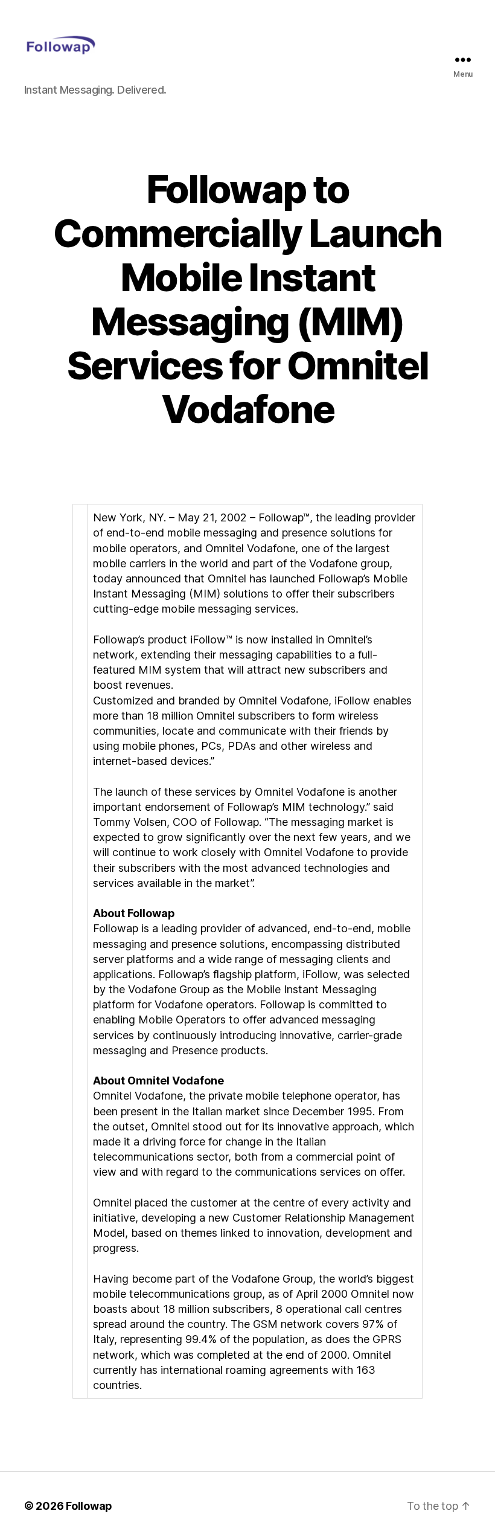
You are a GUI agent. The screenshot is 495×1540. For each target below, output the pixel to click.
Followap (89, 1506)
